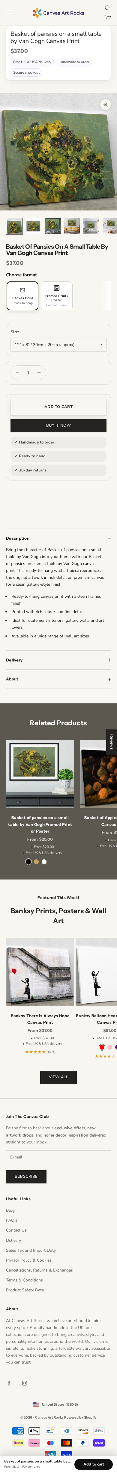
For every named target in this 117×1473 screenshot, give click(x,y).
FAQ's (11, 1220)
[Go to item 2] (33, 226)
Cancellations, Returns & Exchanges (39, 1270)
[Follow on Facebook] (9, 1383)
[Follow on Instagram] (25, 1383)
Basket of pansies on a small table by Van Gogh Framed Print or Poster (40, 824)
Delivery (13, 1240)
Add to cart (58, 407)
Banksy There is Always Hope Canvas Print (40, 1019)
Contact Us (16, 1230)
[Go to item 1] (14, 226)
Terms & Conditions (24, 1280)
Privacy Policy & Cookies (29, 1260)
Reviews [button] (112, 742)
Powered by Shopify (80, 1417)
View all (58, 1077)
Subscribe (26, 1176)
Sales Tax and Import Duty (31, 1250)
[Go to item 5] (91, 226)
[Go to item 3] (52, 226)
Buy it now (58, 425)
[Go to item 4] (72, 226)
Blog (10, 1210)
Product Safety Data (25, 1290)
